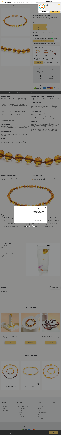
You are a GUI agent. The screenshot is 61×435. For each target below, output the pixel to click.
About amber (25, 2)
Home (20, 2)
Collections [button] (15, 2)
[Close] (45, 207)
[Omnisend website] (30, 226)
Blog (31, 2)
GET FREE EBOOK (38, 220)
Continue (44, 11)
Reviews (37, 2)
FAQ (33, 2)
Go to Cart (55, 11)
